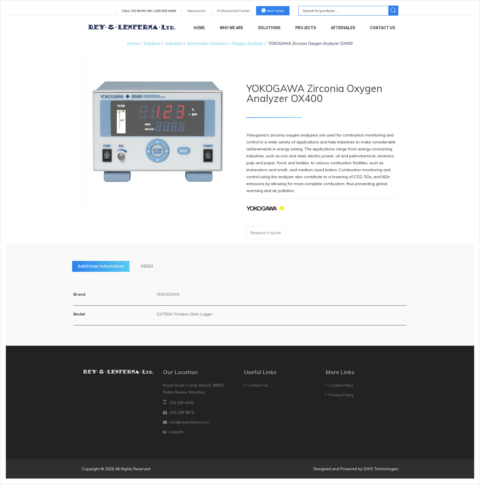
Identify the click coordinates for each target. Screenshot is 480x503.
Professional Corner (233, 11)
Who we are (231, 28)
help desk (275, 11)
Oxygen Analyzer (247, 43)
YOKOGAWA (168, 294)
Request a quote (265, 232)
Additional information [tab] (101, 266)
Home (199, 28)
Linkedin (176, 431)
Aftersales (343, 28)
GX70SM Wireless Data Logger (184, 314)
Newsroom (197, 11)
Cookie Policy (341, 385)
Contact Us (382, 28)
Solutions (269, 28)
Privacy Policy (341, 394)
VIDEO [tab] (147, 266)
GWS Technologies (380, 468)
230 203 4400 (181, 402)
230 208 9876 (181, 412)
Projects (305, 28)
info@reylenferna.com (189, 422)
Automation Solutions (207, 43)
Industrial (174, 43)
